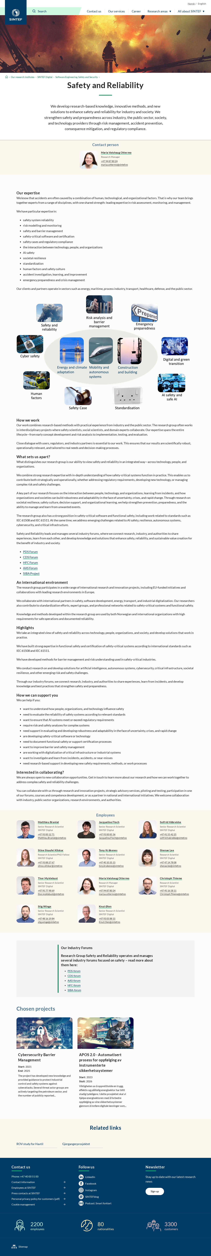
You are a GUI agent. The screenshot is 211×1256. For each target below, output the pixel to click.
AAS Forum (30, 568)
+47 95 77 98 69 (46, 890)
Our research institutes (22, 77)
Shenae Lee (167, 850)
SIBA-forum (74, 990)
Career (136, 11)
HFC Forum (30, 562)
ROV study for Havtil (29, 1144)
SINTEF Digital (44, 77)
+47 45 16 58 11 (168, 890)
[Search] (34, 11)
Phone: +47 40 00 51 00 (25, 1176)
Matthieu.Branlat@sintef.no (52, 837)
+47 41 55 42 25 (168, 834)
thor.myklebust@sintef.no (51, 894)
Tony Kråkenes (108, 850)
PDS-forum (74, 970)
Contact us (94, 11)
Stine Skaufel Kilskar (50, 850)
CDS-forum (74, 975)
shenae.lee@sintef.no (170, 865)
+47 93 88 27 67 (46, 862)
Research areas (158, 11)
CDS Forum (30, 557)
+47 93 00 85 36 (107, 834)
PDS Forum (30, 551)
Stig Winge (44, 906)
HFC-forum (74, 985)
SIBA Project (31, 573)
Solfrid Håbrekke (170, 822)
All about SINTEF (189, 11)
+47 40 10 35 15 (107, 862)
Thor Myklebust (48, 878)
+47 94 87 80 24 (109, 161)
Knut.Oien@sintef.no (109, 922)
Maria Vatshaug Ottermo (116, 152)
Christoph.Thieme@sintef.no (174, 894)
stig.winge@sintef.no (48, 922)
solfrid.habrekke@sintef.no (173, 837)
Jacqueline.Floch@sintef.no (113, 837)
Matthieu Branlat (48, 822)
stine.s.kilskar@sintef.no (50, 865)
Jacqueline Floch (109, 822)
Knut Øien (105, 906)
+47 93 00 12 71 (46, 834)
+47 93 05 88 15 (107, 918)
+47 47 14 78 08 (168, 862)
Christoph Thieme (171, 878)
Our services (116, 11)
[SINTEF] (16, 12)
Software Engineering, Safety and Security (76, 77)
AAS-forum (74, 980)
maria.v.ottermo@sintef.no (114, 164)
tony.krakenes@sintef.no (111, 865)
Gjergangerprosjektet (76, 1144)
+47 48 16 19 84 (46, 918)
